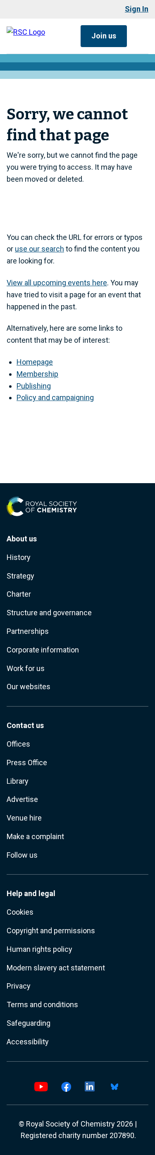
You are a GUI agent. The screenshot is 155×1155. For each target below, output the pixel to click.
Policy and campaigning (55, 397)
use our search (39, 248)
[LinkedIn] (90, 1087)
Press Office (27, 762)
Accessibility (28, 1041)
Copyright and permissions (51, 930)
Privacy (19, 986)
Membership (37, 374)
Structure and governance (49, 612)
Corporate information (43, 649)
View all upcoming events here (57, 282)
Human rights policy (39, 949)
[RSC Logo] (26, 32)
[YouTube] (41, 1087)
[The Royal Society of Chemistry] (42, 508)
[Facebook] (66, 1087)
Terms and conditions (42, 1004)
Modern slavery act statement (56, 967)
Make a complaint (35, 836)
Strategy (20, 576)
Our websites (28, 686)
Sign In (136, 9)
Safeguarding (28, 1023)
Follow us (22, 855)
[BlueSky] (114, 1087)
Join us (103, 35)
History (19, 557)
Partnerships (28, 631)
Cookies (20, 912)
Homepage (35, 362)
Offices (18, 744)
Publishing (34, 386)
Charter (19, 594)
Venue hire (24, 817)
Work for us (26, 668)
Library (18, 781)
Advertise (22, 799)
